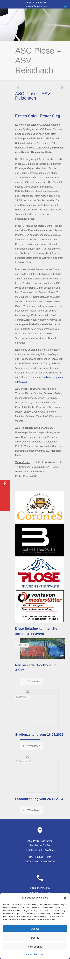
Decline (35, 937)
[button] (65, 897)
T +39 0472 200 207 (35, 2)
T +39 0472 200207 (40, 888)
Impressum (39, 954)
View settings (35, 946)
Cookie (29, 954)
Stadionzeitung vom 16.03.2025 (39, 734)
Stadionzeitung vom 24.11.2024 (39, 799)
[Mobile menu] (65, 6)
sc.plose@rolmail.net (36, 6)
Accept (35, 928)
